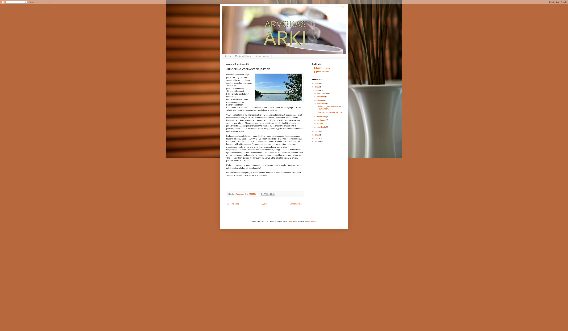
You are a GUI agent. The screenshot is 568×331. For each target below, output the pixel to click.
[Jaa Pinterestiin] (273, 194)
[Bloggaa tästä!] (265, 194)
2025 (317, 83)
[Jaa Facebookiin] (270, 194)
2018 (317, 138)
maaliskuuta (322, 123)
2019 (317, 135)
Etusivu (227, 56)
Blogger (314, 221)
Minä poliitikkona (243, 56)
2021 (317, 90)
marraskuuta (322, 93)
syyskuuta (321, 97)
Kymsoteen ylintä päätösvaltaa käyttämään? (329, 108)
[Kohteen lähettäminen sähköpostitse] (262, 194)
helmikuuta (321, 127)
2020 (317, 131)
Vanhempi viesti (296, 204)
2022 (317, 87)
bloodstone (292, 221)
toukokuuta (321, 117)
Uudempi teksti (233, 204)
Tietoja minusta (262, 56)
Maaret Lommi (323, 72)
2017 (317, 142)
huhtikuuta (321, 120)
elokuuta (320, 100)
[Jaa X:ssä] (267, 194)
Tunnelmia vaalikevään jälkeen (329, 112)
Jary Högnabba (323, 68)
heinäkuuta (321, 104)
